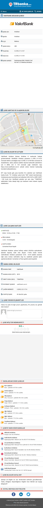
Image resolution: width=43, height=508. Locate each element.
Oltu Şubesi (8, 396)
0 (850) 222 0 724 (22, 289)
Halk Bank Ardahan (10, 437)
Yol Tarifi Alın (37, 148)
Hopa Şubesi (8, 401)
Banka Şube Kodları (13, 500)
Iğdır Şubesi (8, 416)
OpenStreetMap (38, 145)
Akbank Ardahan (9, 432)
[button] (21, 129)
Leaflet (26, 145)
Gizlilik (30, 505)
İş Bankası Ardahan (10, 448)
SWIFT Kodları (23, 500)
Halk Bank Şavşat (10, 468)
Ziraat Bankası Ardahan (12, 443)
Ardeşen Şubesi (9, 406)
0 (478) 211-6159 (19, 56)
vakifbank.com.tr (22, 284)
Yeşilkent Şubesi (9, 421)
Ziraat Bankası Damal (11, 463)
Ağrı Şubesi (8, 411)
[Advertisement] (21, 85)
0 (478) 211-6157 (19, 51)
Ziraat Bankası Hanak (11, 458)
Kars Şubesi (8, 385)
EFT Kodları (32, 500)
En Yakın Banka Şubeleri (21, 502)
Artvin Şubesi (8, 391)
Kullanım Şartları (23, 505)
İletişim (34, 505)
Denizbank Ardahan (11, 453)
